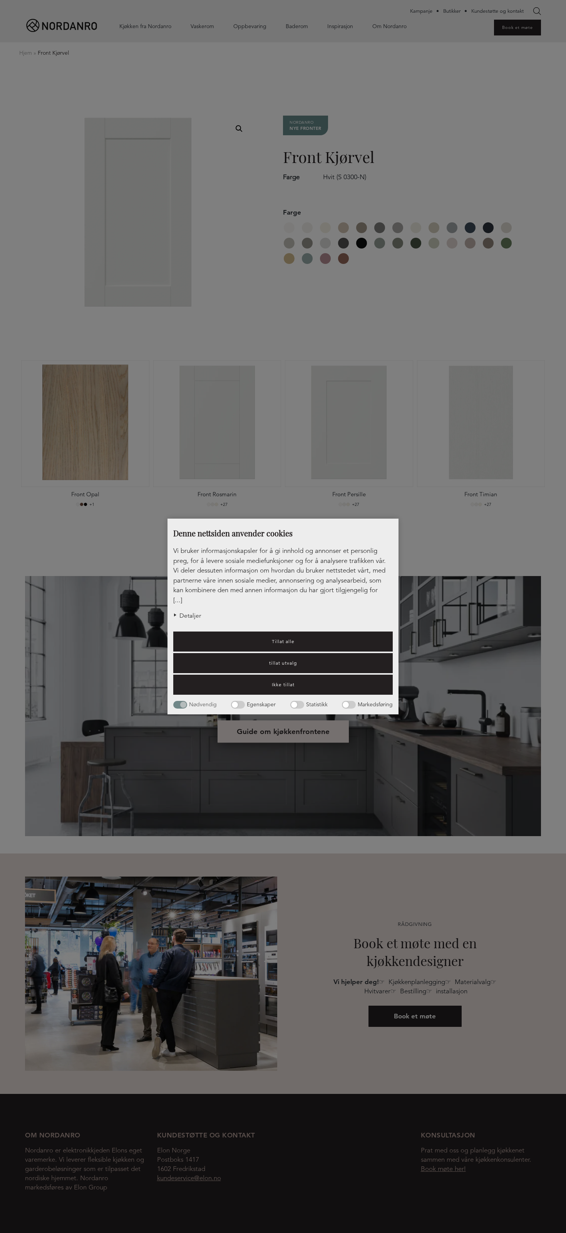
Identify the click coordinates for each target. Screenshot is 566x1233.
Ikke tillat (283, 684)
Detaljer (190, 616)
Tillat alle (283, 641)
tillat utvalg (283, 663)
